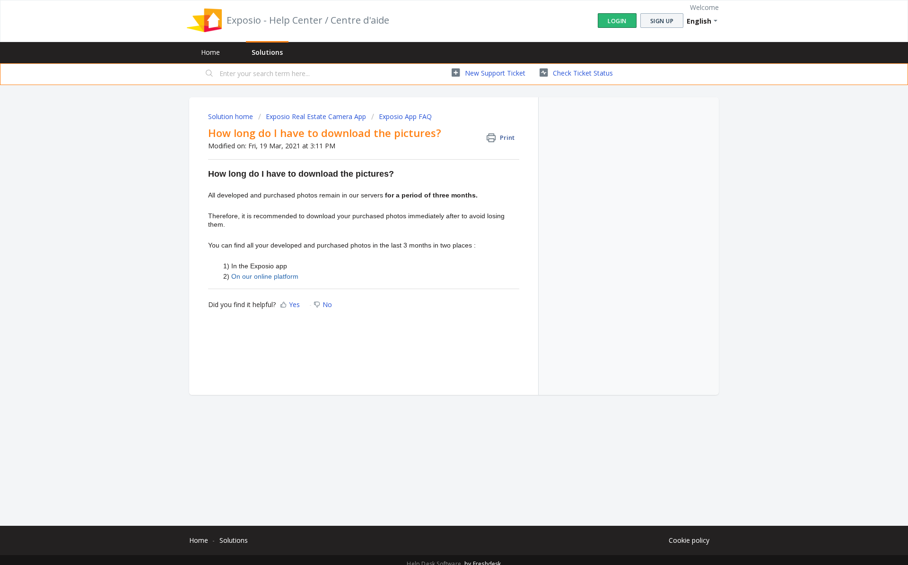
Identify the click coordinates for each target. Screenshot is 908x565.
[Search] (209, 74)
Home (210, 52)
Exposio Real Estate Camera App (316, 116)
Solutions (267, 52)
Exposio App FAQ (405, 116)
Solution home (231, 116)
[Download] (436, 159)
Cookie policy (689, 540)
